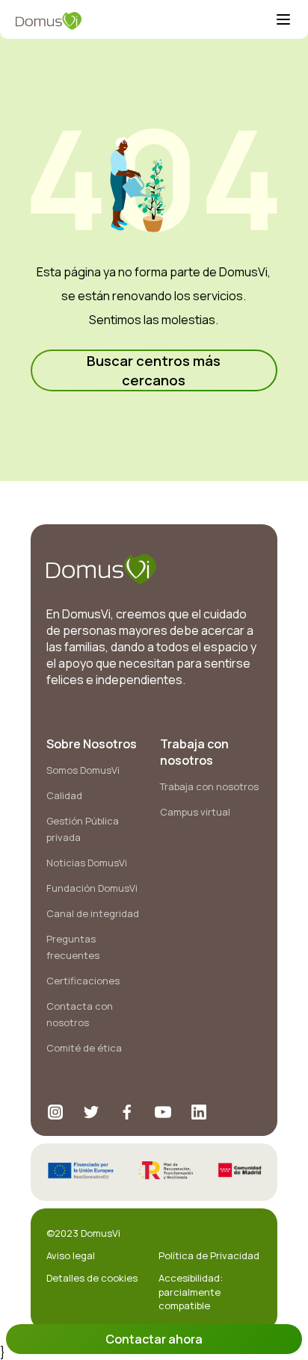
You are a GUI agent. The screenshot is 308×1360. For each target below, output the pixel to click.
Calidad (64, 795)
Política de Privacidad (208, 1255)
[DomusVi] (145, 21)
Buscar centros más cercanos (154, 370)
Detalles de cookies (92, 1278)
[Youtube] (163, 1112)
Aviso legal (70, 1255)
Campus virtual (195, 812)
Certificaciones (83, 980)
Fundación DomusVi (92, 888)
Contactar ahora (154, 1339)
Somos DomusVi (83, 770)
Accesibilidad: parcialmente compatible (190, 1291)
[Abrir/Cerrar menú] (283, 20)
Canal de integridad (92, 913)
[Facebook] (127, 1112)
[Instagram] (55, 1112)
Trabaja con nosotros (209, 786)
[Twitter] (91, 1112)
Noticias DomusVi (86, 862)
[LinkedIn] (199, 1112)
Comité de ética (84, 1048)
